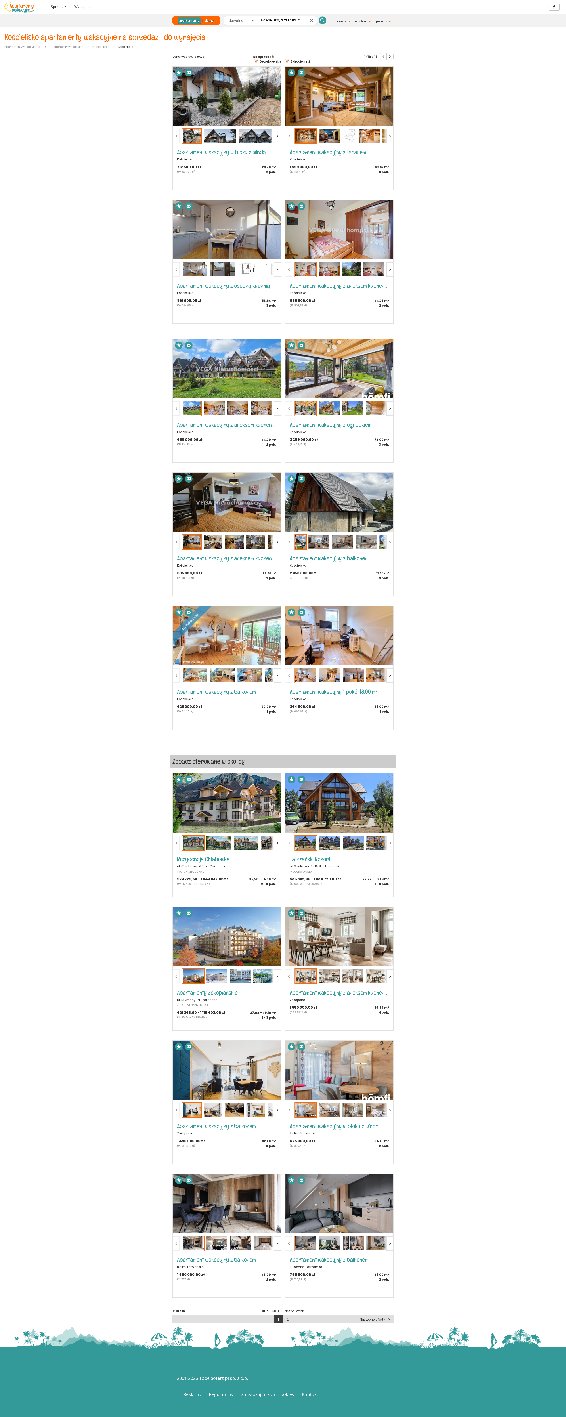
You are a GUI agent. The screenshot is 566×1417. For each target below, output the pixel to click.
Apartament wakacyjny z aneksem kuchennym (339, 286)
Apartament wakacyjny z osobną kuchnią (223, 286)
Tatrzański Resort (310, 859)
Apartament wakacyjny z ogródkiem (330, 425)
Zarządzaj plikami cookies (267, 1394)
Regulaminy (221, 1394)
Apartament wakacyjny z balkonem (329, 558)
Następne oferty (372, 1319)
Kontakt (310, 1394)
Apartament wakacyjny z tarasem (328, 152)
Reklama (192, 1394)
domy (209, 21)
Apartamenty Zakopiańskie (207, 993)
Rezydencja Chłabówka (203, 859)
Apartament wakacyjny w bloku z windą (221, 152)
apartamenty (189, 21)
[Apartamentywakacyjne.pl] (23, 7)
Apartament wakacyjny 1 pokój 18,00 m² (333, 692)
